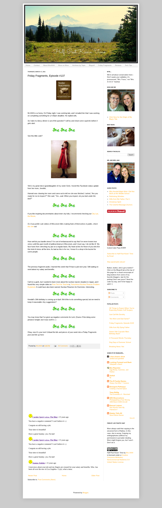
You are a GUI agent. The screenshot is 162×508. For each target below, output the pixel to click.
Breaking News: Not (116, 346)
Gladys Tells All (116, 413)
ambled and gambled (117, 358)
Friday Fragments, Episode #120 (121, 323)
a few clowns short (117, 357)
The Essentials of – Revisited (120, 394)
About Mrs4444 (49, 65)
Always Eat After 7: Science (119, 383)
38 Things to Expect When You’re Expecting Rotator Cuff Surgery (121, 309)
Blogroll (92, 65)
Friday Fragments (104, 65)
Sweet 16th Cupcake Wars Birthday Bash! (119, 333)
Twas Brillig (114, 392)
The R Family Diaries (118, 381)
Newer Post (32, 475)
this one (31, 226)
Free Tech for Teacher (60, 284)
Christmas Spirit (115, 202)
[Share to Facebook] (77, 346)
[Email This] (71, 346)
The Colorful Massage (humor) (120, 205)
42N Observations (117, 398)
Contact (37, 65)
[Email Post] (55, 346)
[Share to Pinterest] (80, 346)
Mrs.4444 (129, 453)
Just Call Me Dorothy (117, 314)
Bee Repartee (115, 368)
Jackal (112, 375)
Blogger (85, 493)
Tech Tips (128, 65)
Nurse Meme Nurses (117, 415)
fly (110, 377)
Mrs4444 (39, 346)
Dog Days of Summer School (120, 342)
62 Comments (63, 346)
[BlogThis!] (73, 346)
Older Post (95, 475)
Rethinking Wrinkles (116, 196)
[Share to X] (75, 346)
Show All (132, 418)
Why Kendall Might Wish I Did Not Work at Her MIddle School (121, 192)
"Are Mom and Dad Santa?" (119, 319)
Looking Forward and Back (121, 362)
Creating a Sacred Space (118, 389)
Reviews (118, 65)
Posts (112, 293)
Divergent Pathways (118, 387)
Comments (114, 297)
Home (28, 65)
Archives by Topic (78, 65)
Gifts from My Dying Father (119, 327)
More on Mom (63, 65)
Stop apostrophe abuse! (116, 262)
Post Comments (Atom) (47, 480)
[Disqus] (64, 381)
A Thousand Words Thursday (120, 338)
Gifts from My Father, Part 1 (119, 199)
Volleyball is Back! (116, 364)
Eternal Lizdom (116, 405)
